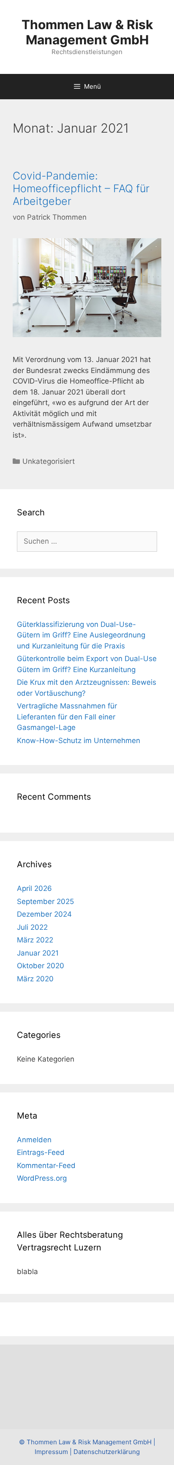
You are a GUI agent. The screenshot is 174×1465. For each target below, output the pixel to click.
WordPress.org (42, 1178)
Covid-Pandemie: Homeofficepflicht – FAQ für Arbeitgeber (81, 188)
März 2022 (35, 940)
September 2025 (45, 901)
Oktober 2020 (40, 965)
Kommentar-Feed (46, 1165)
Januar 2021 (38, 953)
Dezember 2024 (44, 914)
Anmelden (34, 1140)
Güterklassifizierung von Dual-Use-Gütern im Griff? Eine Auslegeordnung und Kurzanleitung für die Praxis (81, 635)
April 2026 (34, 888)
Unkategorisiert (48, 461)
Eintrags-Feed (41, 1152)
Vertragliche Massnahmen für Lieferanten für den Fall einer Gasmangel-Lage (67, 717)
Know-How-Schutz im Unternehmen (78, 740)
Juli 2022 (32, 927)
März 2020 (35, 979)
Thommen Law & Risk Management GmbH (87, 32)
